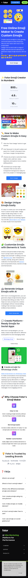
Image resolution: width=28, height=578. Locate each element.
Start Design (14, 63)
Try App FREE (15, 2)
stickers (21, 262)
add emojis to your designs (17, 220)
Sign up (25, 2)
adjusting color (7, 258)
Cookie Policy (7, 570)
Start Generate (14, 313)
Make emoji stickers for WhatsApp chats (13, 374)
